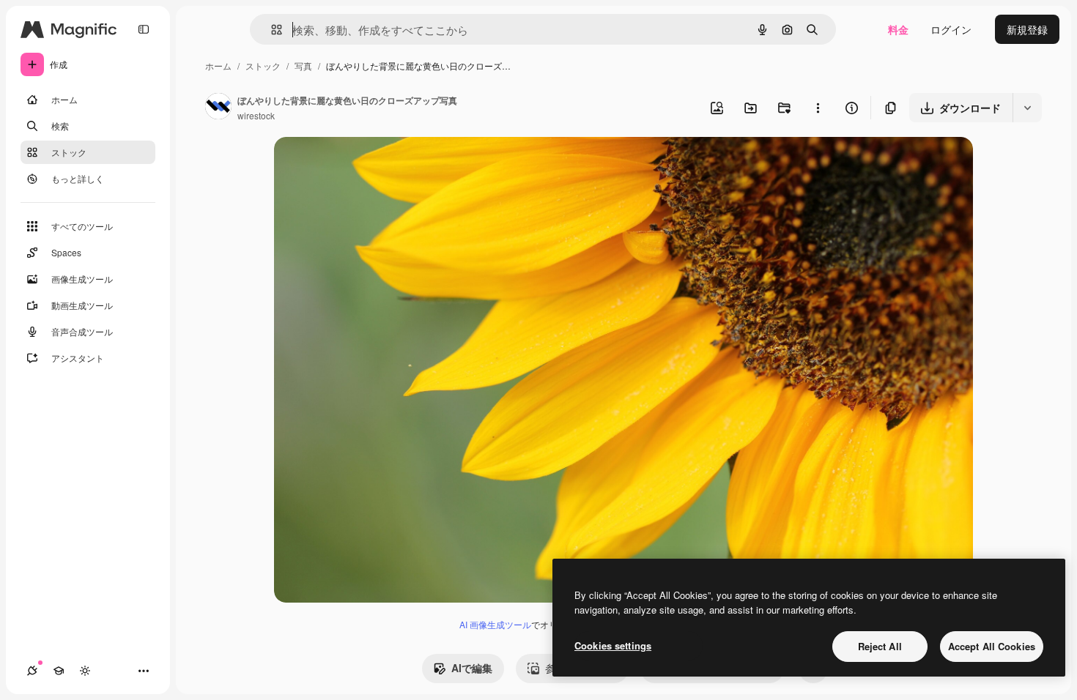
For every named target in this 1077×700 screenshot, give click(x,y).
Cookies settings (612, 645)
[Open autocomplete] (271, 29)
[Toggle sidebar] (143, 29)
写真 (303, 65)
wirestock (256, 115)
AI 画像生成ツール (495, 624)
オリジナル (374, 165)
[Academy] (58, 670)
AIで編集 (471, 667)
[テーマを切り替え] (85, 670)
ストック (263, 65)
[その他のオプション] (817, 107)
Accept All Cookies (991, 646)
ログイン (950, 29)
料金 (898, 29)
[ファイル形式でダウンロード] (1027, 107)
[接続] (32, 670)
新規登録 (1027, 29)
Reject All (880, 646)
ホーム (218, 65)
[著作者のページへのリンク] (218, 107)
